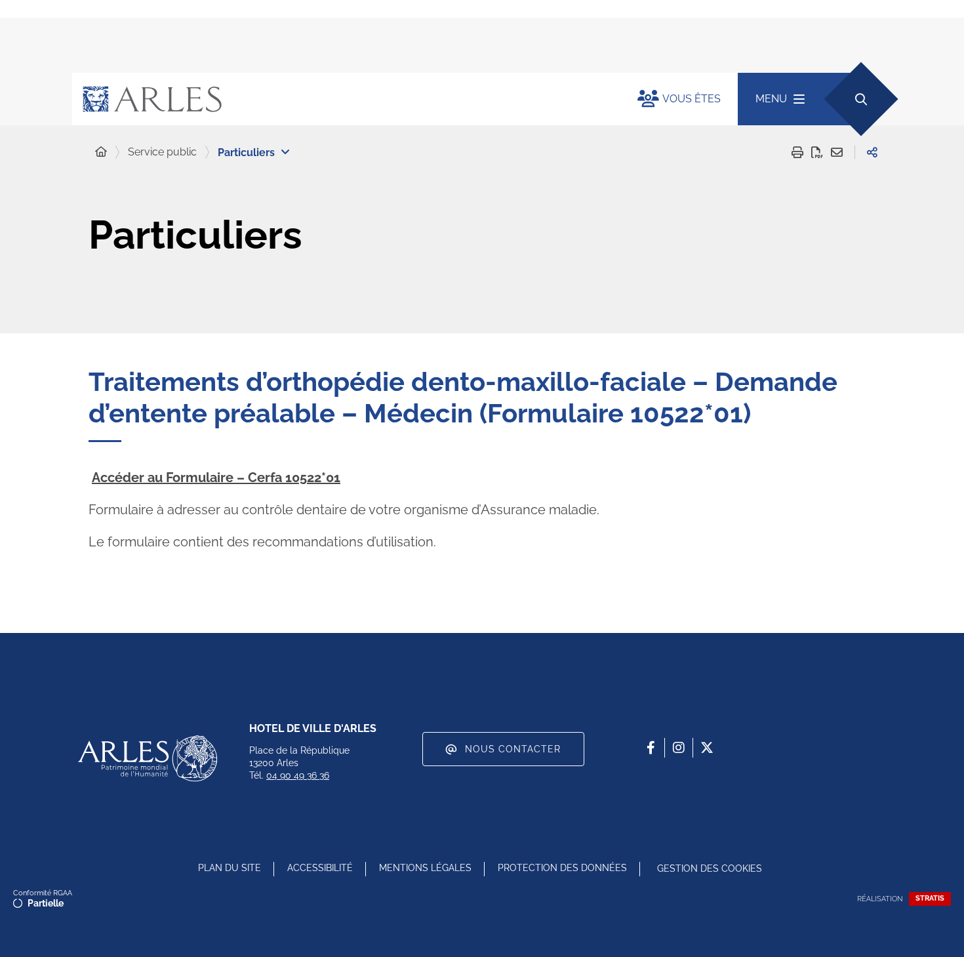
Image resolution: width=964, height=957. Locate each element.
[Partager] (872, 152)
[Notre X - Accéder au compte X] (707, 748)
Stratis (929, 898)
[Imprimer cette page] (797, 152)
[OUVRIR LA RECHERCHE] (861, 99)
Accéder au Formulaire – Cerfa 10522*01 (216, 477)
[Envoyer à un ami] (837, 152)
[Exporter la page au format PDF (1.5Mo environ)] (817, 152)
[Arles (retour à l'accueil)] (341, 99)
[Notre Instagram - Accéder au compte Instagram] (679, 748)
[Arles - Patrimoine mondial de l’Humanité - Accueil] (147, 758)
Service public (162, 152)
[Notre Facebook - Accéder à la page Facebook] (650, 748)
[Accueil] (101, 152)
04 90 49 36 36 (297, 775)
